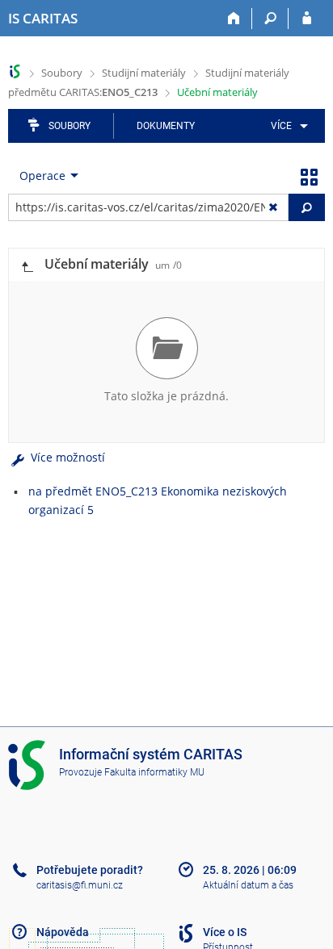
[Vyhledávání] (270, 18)
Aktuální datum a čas (248, 885)
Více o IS (225, 932)
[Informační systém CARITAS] (15, 71)
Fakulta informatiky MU (154, 772)
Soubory (61, 72)
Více (281, 126)
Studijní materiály (144, 72)
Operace (42, 175)
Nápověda (62, 932)
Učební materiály (217, 92)
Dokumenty (166, 126)
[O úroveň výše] (26, 265)
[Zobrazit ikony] (309, 176)
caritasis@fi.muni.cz (79, 885)
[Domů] (234, 18)
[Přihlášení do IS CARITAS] (307, 18)
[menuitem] (286, 126)
